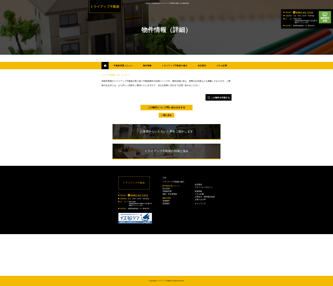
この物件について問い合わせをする (166, 107)
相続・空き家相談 (169, 194)
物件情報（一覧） (114, 74)
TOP (164, 178)
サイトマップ (200, 203)
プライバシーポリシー (204, 187)
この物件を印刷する (220, 97)
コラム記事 (221, 65)
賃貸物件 (166, 203)
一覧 (125, 74)
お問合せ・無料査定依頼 (205, 197)
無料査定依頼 (325, 19)
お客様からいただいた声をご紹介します (166, 131)
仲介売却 (166, 188)
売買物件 (166, 201)
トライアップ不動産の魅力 (175, 65)
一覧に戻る (166, 115)
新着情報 (198, 191)
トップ (103, 74)
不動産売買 (167, 191)
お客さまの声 (200, 199)
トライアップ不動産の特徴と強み (167, 151)
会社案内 (202, 65)
